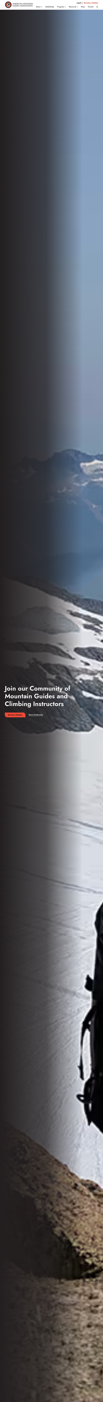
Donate (90, 7)
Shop (83, 7)
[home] (19, 4)
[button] (39, 7)
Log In (79, 3)
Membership (49, 7)
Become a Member (91, 3)
